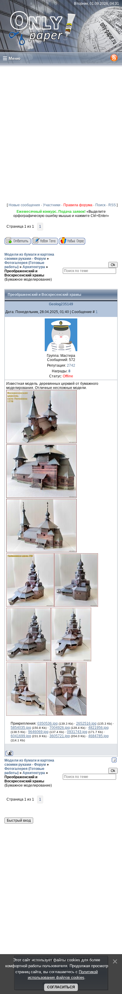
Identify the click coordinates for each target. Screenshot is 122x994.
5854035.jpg (21, 728)
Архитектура (34, 267)
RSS (112, 205)
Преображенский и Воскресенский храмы (24, 273)
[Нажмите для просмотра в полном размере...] (41, 442)
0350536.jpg (47, 723)
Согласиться (61, 987)
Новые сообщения (24, 205)
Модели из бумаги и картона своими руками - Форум (29, 256)
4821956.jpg (98, 728)
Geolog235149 (61, 304)
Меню (14, 58)
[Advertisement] (61, 132)
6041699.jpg (21, 736)
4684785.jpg (98, 736)
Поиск (100, 205)
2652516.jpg (86, 723)
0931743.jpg (77, 732)
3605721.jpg (59, 736)
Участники (51, 205)
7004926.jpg (59, 728)
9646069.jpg (38, 732)
